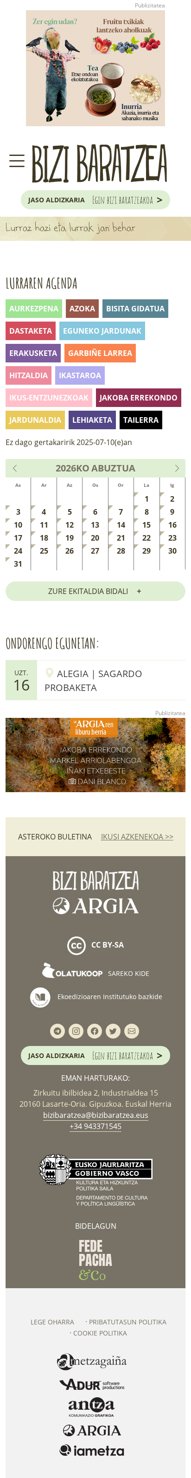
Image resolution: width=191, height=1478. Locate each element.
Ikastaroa (80, 375)
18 (44, 538)
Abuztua (113, 468)
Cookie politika (100, 1333)
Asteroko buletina (55, 837)
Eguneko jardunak (102, 331)
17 (18, 538)
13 (95, 525)
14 (121, 525)
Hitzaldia (28, 375)
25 (44, 551)
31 (18, 564)
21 (121, 538)
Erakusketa (33, 353)
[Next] (176, 468)
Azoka (82, 308)
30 (172, 551)
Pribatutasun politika (127, 1321)
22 (146, 538)
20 (95, 538)
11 (44, 525)
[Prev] (15, 468)
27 (95, 551)
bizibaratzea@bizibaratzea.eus (95, 1115)
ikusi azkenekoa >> (137, 837)
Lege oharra (52, 1321)
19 (69, 538)
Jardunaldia (35, 420)
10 (18, 525)
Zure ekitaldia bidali (88, 591)
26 (69, 551)
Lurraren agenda (41, 282)
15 (146, 525)
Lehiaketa (92, 420)
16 (172, 525)
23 (172, 538)
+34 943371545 (95, 1126)
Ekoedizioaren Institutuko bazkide (109, 996)
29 (146, 551)
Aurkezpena (33, 308)
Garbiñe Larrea (100, 353)
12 (69, 525)
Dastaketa (30, 331)
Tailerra (141, 420)
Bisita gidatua (135, 308)
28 (121, 551)
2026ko (72, 468)
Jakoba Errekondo (139, 398)
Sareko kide (127, 973)
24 (18, 551)
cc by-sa (106, 945)
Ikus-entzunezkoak (49, 398)
